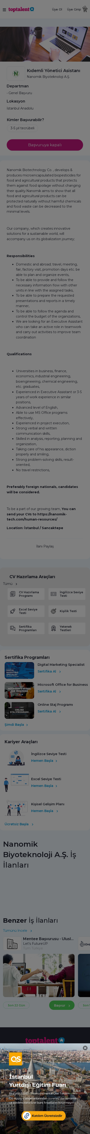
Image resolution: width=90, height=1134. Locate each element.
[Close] (85, 1048)
